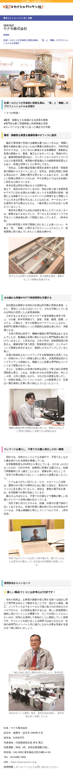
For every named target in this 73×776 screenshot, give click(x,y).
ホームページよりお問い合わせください (37, 767)
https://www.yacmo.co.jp (24, 762)
